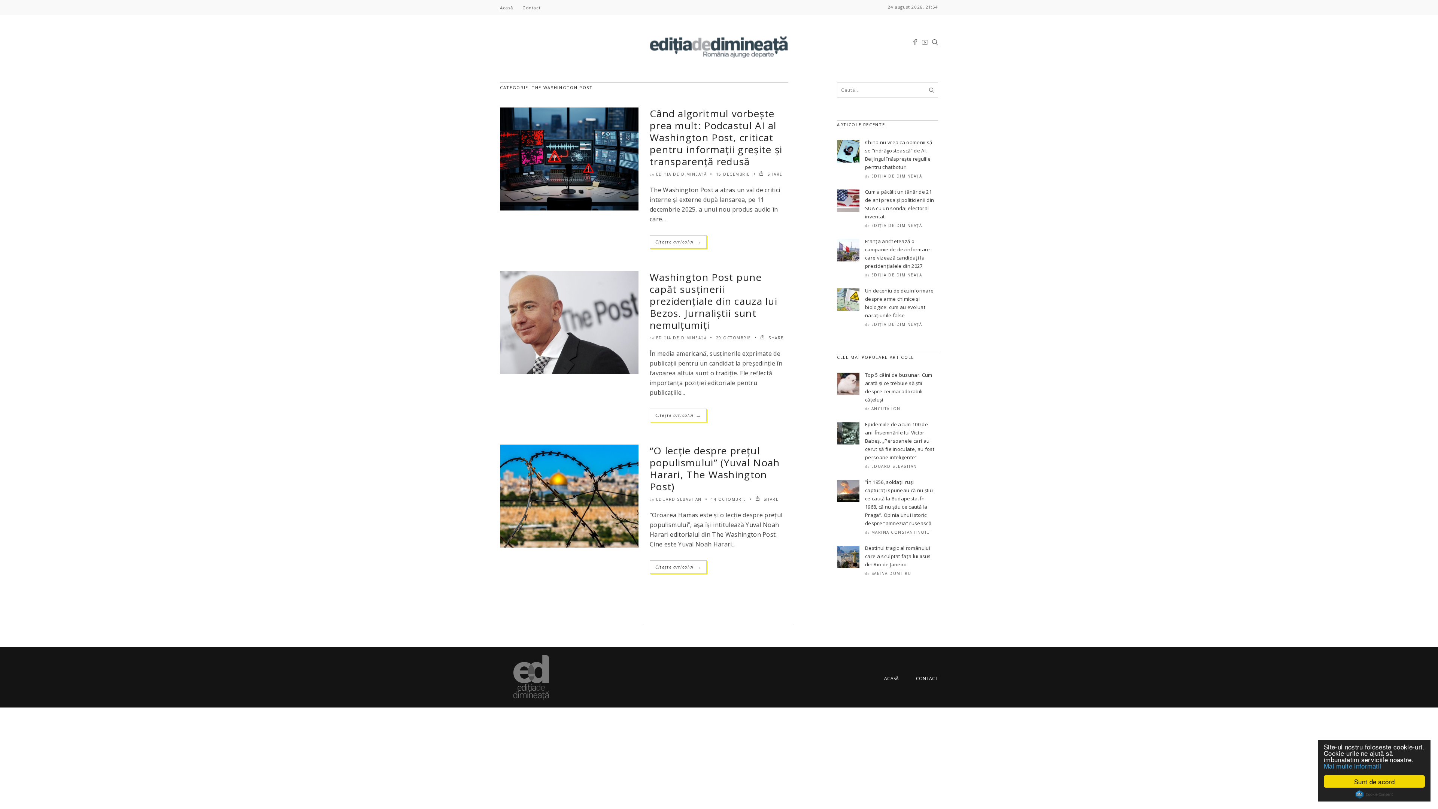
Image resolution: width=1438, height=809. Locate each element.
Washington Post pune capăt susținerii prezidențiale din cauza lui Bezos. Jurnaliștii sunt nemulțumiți (713, 301)
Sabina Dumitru (891, 573)
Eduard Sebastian (679, 499)
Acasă (506, 7)
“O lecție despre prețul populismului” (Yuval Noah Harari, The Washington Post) (715, 468)
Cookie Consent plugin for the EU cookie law (1374, 794)
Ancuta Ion (886, 408)
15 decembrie (733, 174)
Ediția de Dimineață (681, 174)
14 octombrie (728, 499)
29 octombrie (733, 337)
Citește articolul (678, 242)
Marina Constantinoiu (900, 532)
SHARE (774, 174)
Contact (531, 7)
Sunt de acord (1374, 781)
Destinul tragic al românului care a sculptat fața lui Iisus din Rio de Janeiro (898, 556)
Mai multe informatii (1352, 765)
